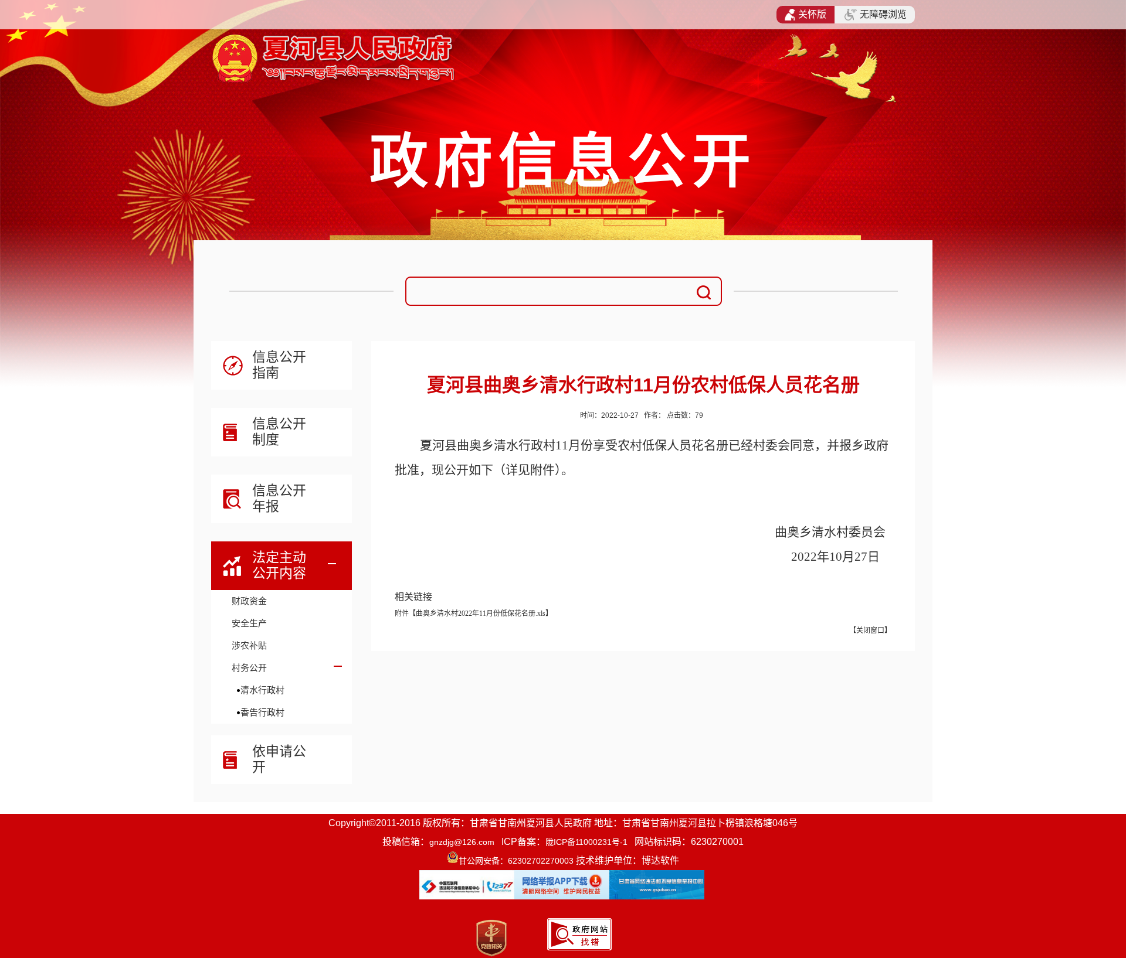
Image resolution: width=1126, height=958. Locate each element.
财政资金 (249, 601)
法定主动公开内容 (279, 565)
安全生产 (249, 623)
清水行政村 (262, 690)
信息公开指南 (279, 364)
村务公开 (249, 668)
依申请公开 (279, 759)
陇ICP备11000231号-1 (586, 842)
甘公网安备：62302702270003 (516, 860)
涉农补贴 (249, 645)
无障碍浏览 (883, 14)
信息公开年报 (279, 498)
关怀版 (812, 14)
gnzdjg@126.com (461, 842)
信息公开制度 (279, 431)
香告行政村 (262, 712)
